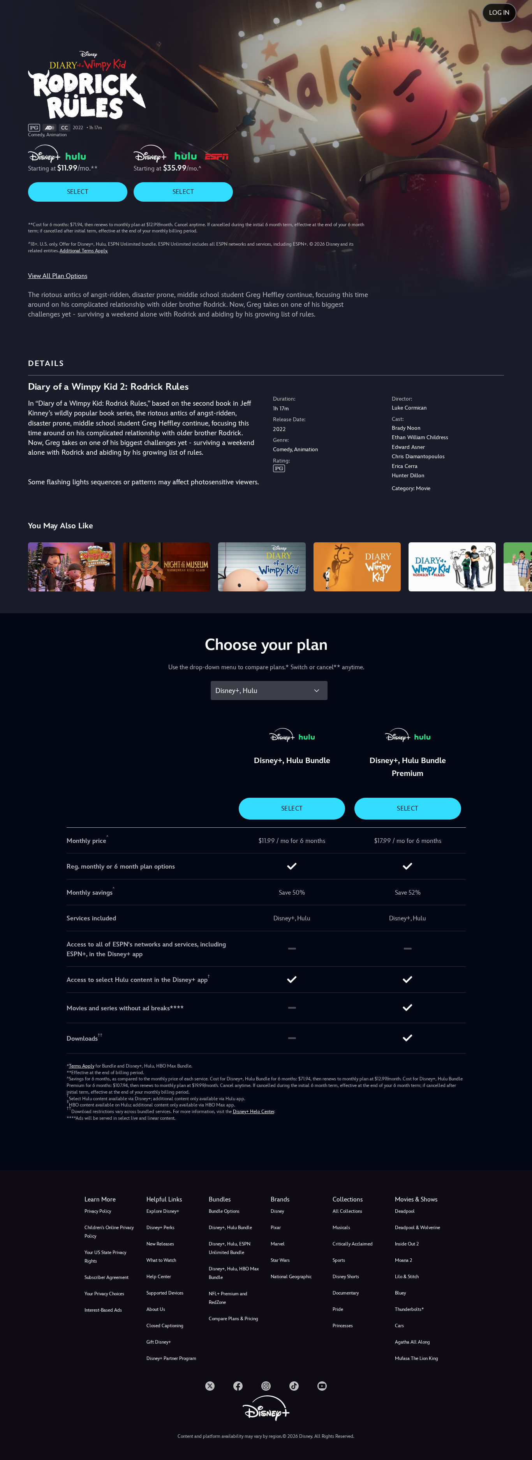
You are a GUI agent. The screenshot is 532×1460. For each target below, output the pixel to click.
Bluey (400, 1293)
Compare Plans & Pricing (233, 1318)
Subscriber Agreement (107, 1277)
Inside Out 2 (407, 1244)
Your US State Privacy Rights (105, 1257)
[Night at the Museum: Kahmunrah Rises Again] (166, 566)
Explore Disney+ (162, 1211)
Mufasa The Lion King (416, 1358)
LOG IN (499, 12)
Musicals (341, 1227)
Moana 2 (403, 1260)
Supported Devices (164, 1293)
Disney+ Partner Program (171, 1358)
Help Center (158, 1276)
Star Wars (280, 1260)
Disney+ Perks (160, 1227)
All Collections (347, 1211)
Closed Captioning (164, 1325)
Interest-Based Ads (103, 1310)
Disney (277, 1211)
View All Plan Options (57, 276)
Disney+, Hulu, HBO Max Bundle (234, 1273)
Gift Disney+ (158, 1342)
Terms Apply (81, 1066)
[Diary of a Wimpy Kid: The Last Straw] (71, 566)
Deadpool (405, 1211)
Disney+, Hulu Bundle (230, 1227)
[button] (172, 1199)
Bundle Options (224, 1211)
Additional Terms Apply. (84, 250)
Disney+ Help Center (253, 1111)
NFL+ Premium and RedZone (228, 1298)
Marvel (278, 1244)
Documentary (346, 1293)
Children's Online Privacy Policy (109, 1232)
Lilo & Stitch (407, 1276)
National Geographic (291, 1276)
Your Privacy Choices (104, 1293)
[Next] (517, 565)
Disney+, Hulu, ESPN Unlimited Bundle (229, 1248)
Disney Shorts (346, 1276)
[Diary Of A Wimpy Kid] (357, 566)
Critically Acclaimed (353, 1244)
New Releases (160, 1244)
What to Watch (161, 1260)
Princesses (343, 1325)
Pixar (276, 1227)
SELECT (77, 191)
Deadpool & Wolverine (417, 1227)
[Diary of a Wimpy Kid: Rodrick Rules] (452, 566)
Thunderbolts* (409, 1309)
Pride (338, 1309)
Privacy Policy (98, 1211)
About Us (155, 1309)
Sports (339, 1260)
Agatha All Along (412, 1342)
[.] (210, 1386)
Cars (399, 1325)
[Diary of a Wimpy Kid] (261, 566)
